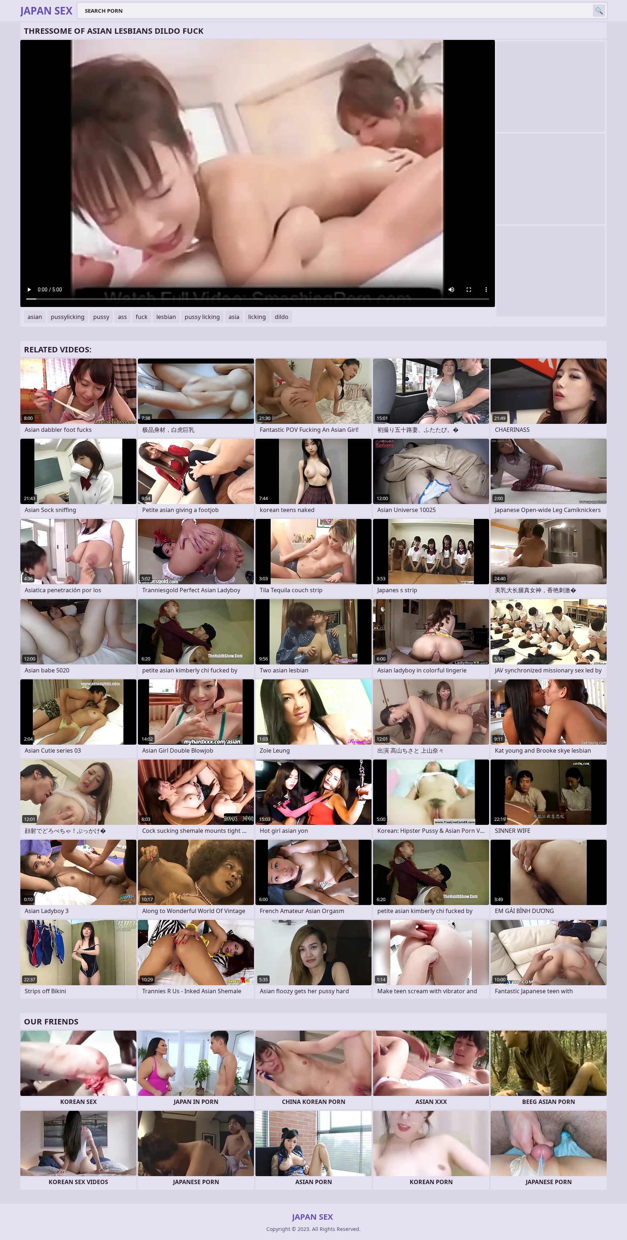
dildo (281, 317)
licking (257, 317)
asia (234, 317)
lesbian (166, 317)
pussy (101, 317)
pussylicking (68, 317)
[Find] (599, 10)
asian (35, 317)
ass (122, 317)
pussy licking (202, 317)
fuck (142, 317)
